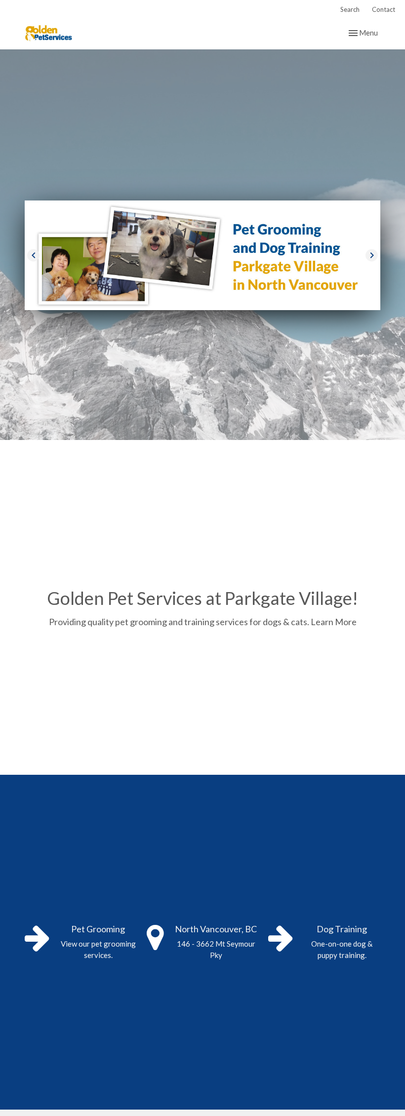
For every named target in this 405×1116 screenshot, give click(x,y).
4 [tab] (225, 317)
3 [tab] (210, 317)
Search (350, 9)
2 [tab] (195, 317)
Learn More (334, 621)
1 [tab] (180, 317)
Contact (383, 9)
